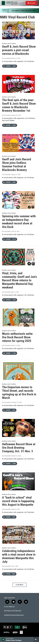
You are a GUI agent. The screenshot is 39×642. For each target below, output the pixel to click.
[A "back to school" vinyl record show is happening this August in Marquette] (18, 481)
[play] (3, 639)
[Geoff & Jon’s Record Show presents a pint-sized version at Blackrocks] (18, 30)
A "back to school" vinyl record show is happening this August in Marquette (18, 501)
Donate (32, 3)
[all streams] (36, 639)
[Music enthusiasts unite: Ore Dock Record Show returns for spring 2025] (18, 318)
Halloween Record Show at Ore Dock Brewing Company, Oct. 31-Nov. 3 (18, 447)
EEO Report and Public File (12, 611)
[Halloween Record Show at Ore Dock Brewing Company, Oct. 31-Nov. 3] (18, 428)
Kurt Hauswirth (6, 58)
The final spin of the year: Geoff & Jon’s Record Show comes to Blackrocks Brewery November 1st (19, 105)
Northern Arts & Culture (9, 43)
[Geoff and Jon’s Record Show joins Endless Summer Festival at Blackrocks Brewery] (18, 143)
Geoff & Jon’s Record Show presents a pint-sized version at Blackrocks (19, 50)
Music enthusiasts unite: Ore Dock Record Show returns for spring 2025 (17, 337)
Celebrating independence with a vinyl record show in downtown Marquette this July (18, 556)
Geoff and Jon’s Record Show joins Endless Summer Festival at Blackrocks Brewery (16, 164)
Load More (19, 585)
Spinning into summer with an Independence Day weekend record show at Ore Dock (19, 221)
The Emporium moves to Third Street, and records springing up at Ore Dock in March (19, 392)
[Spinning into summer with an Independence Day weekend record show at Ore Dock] (18, 200)
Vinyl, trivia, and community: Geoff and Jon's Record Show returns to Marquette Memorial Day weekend (19, 280)
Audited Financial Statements (14, 615)
